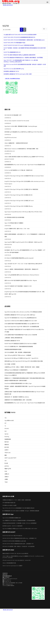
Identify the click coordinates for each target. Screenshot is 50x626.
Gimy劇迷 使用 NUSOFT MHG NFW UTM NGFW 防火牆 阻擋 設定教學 (20, 34)
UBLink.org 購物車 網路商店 (8, 585)
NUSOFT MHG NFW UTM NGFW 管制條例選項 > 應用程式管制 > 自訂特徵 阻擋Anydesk (24, 40)
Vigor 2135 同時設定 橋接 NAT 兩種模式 (14, 224)
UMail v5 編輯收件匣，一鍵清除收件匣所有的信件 (16, 144)
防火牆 (6, 463)
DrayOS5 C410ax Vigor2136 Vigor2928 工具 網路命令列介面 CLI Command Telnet (24, 177)
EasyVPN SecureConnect (11, 139)
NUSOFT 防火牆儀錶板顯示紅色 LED (12, 52)
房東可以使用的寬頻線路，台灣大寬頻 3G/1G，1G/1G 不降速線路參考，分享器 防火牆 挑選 (25, 236)
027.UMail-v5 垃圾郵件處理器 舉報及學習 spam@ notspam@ (19, 259)
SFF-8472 (7, 428)
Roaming (7, 436)
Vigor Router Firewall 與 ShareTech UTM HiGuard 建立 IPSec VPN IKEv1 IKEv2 (23, 213)
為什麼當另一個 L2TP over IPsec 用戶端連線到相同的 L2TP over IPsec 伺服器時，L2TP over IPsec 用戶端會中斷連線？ (25, 252)
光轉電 (6, 479)
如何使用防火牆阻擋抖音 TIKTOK (11, 71)
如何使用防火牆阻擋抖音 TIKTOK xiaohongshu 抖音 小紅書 (17, 74)
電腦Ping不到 (8, 468)
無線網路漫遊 (8, 439)
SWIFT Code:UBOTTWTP (10, 458)
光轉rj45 (7, 476)
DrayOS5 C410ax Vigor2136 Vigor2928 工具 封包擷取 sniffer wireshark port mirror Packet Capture (25, 184)
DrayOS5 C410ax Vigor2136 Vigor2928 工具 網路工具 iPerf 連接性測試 (21, 191)
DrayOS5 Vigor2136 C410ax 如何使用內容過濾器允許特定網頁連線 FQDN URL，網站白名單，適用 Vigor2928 (24, 294)
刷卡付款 (7, 447)
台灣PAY (6, 450)
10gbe (6, 482)
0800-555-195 (8, 581)
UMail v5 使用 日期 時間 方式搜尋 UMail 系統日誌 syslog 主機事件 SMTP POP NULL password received (24, 159)
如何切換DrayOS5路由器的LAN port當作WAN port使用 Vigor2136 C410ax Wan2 (24, 133)
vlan (6, 460)
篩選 (21, 29)
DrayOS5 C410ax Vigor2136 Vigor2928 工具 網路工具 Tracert (19, 202)
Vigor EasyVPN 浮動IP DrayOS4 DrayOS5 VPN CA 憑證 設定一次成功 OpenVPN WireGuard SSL (23, 244)
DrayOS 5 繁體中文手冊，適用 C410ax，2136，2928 (17, 230)
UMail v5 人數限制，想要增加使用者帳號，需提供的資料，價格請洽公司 (21, 271)
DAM (6, 471)
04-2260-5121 (8, 580)
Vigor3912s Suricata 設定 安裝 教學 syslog (14, 68)
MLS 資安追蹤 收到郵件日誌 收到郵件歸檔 (14, 219)
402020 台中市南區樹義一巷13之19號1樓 (13, 582)
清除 (24, 29)
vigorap (6, 434)
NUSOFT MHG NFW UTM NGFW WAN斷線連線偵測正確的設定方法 (19, 37)
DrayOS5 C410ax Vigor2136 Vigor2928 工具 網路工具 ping (18, 207)
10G (6, 418)
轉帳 (6, 455)
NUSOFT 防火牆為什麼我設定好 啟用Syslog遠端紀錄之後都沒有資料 (19, 55)
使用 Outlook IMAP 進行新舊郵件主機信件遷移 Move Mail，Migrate (21, 282)
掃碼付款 (7, 444)
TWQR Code (7, 452)
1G (5, 426)
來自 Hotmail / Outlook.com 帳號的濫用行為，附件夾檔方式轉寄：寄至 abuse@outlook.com (21, 151)
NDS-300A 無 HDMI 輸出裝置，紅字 (13, 116)
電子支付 (7, 442)
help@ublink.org (8, 584)
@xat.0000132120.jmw (12, 578)
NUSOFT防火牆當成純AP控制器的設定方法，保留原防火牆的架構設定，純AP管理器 (23, 57)
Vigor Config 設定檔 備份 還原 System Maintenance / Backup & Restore (22, 276)
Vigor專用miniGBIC (9, 420)
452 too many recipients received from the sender (17, 122)
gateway (7, 466)
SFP (5, 423)
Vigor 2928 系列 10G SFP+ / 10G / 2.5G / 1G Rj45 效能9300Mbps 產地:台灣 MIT (23, 265)
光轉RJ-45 (7, 474)
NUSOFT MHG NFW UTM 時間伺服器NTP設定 (14, 42)
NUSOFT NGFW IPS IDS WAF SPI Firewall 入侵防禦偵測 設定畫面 (19, 45)
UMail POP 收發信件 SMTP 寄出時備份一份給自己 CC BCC (18, 287)
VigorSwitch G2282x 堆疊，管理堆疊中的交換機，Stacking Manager (21, 128)
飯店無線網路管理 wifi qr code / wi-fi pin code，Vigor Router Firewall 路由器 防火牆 (25, 166)
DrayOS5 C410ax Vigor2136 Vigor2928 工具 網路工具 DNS (18, 196)
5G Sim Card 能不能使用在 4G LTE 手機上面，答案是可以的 (18, 171)
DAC (6, 431)
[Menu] (47, 2)
